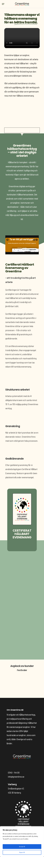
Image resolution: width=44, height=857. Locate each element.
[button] (3, 4)
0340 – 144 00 (9, 644)
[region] (22, 841)
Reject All (22, 852)
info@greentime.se (12, 648)
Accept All (22, 846)
